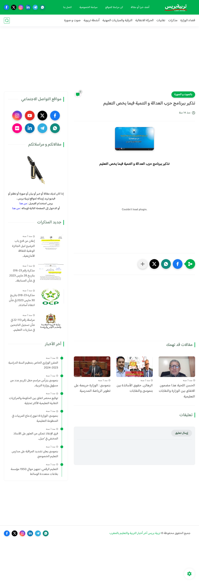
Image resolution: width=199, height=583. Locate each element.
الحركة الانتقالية (144, 20)
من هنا (23, 203)
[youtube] (30, 115)
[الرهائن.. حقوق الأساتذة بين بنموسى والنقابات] (134, 366)
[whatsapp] (42, 7)
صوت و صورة (72, 20)
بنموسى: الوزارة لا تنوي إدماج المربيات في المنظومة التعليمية (35, 418)
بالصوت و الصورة (183, 94)
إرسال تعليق (181, 433)
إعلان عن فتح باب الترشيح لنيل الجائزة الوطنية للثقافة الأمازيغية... (23, 249)
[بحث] (7, 21)
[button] (177, 264)
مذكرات (172, 20)
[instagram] (21, 7)
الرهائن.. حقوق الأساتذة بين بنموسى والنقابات (135, 388)
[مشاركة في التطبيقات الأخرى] (143, 264)
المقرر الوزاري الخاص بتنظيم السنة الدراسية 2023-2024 (33, 365)
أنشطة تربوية (92, 20)
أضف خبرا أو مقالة (140, 7)
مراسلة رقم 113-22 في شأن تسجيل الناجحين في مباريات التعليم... (22, 325)
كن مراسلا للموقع (114, 7)
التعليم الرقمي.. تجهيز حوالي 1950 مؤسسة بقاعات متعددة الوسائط (34, 472)
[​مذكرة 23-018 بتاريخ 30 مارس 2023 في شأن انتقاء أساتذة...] (51, 296)
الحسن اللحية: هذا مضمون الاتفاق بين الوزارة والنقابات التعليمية (177, 391)
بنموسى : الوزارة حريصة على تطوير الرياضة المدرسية (92, 388)
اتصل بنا (67, 7)
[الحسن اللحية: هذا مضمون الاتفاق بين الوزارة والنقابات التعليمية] (177, 366)
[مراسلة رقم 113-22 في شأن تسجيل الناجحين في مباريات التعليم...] (51, 321)
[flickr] (17, 128)
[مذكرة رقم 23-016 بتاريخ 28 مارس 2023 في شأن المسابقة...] (51, 271)
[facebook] (6, 7)
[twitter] (13, 7)
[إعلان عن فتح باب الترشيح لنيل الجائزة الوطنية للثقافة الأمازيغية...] (51, 242)
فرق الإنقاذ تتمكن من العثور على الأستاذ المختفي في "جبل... (35, 436)
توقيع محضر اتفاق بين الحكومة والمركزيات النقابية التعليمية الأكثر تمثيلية (33, 401)
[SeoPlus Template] (192, 533)
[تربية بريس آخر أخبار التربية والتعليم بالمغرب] (175, 7)
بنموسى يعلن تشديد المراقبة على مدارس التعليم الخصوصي (35, 454)
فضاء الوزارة (187, 20)
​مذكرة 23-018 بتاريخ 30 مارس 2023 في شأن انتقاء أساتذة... (22, 300)
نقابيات (160, 20)
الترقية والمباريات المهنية (117, 20)
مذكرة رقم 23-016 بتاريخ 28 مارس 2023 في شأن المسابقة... (22, 275)
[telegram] (35, 7)
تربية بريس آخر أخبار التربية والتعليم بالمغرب (135, 533)
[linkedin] (28, 7)
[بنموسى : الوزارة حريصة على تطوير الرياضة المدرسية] (92, 366)
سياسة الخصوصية (88, 7)
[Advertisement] (99, 61)
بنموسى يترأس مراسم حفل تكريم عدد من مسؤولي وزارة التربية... (34, 383)
